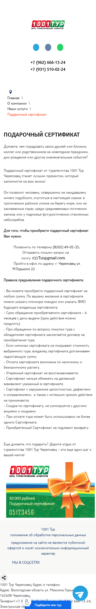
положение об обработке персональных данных (48, 534)
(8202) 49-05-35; (66, 247)
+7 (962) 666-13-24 (48, 62)
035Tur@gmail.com (48, 258)
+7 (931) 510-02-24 (48, 69)
